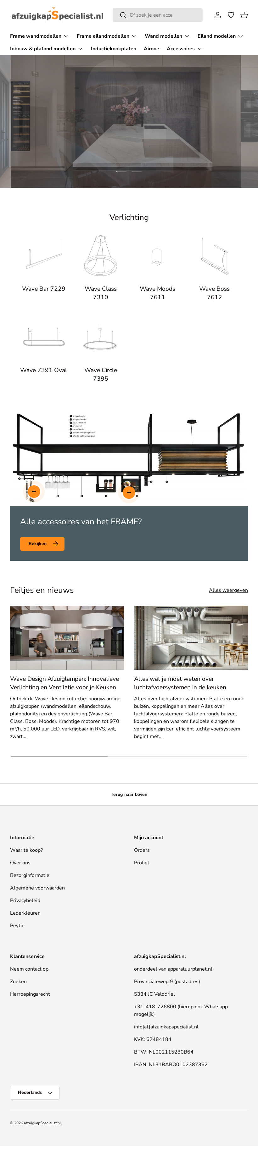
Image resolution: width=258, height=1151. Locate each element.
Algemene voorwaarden (37, 887)
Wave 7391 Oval (43, 370)
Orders (142, 850)
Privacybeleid (25, 900)
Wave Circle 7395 (100, 374)
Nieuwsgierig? (129, 145)
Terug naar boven (129, 794)
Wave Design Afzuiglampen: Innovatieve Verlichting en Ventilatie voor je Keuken (64, 683)
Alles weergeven (228, 590)
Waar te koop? (26, 850)
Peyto (16, 925)
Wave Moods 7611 (157, 293)
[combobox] (158, 15)
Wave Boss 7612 (214, 293)
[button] (244, 15)
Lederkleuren (25, 913)
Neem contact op (29, 969)
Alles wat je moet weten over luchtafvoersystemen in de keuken (180, 683)
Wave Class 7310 (101, 293)
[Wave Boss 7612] (214, 256)
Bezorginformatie (29, 875)
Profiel (141, 862)
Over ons (20, 862)
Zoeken (18, 981)
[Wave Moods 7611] (157, 256)
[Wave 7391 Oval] (43, 337)
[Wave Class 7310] (100, 256)
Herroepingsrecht (30, 994)
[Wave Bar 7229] (43, 256)
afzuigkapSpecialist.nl (42, 1123)
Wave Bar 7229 (43, 289)
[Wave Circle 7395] (100, 337)
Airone (151, 48)
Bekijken (38, 544)
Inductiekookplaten (113, 48)
